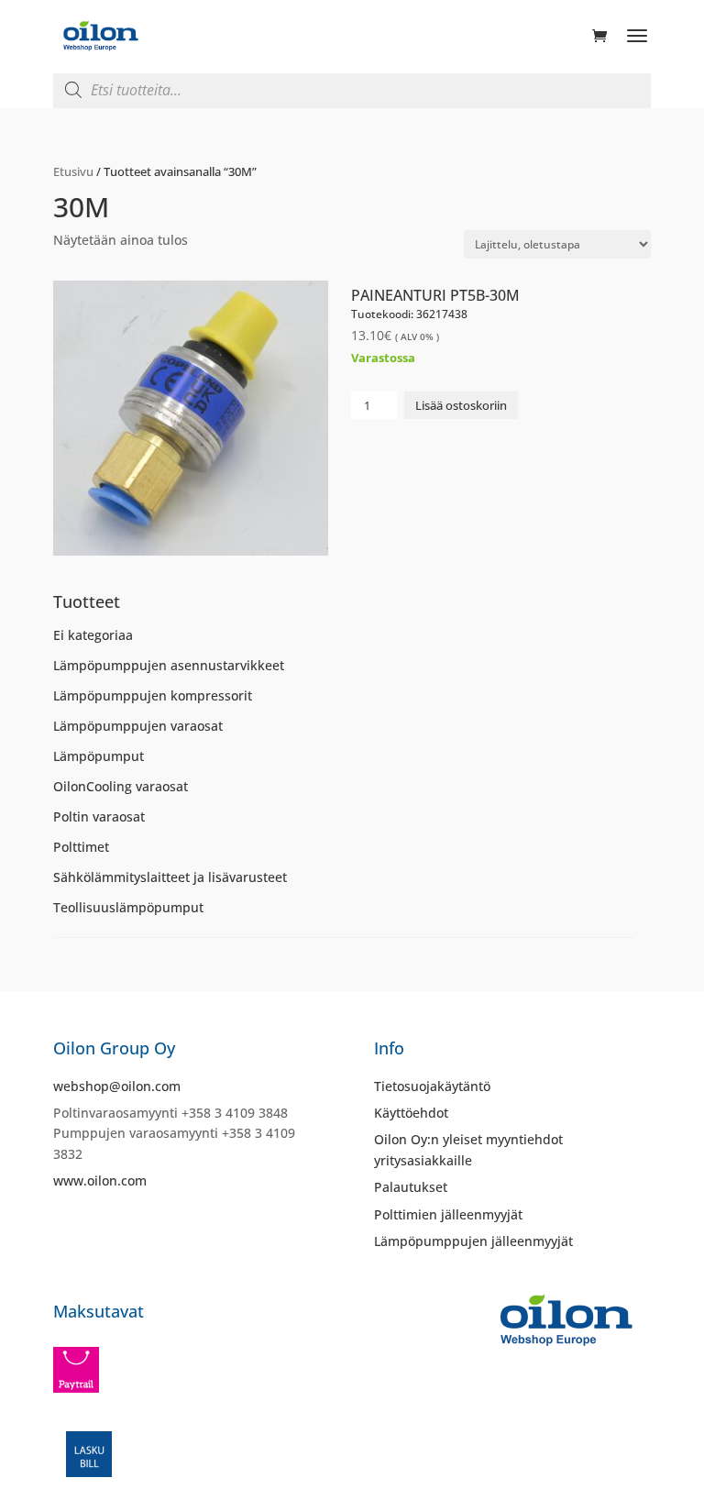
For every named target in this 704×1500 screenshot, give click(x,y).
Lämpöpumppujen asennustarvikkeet (168, 665)
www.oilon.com (100, 1180)
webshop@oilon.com (117, 1086)
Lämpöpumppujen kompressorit (152, 695)
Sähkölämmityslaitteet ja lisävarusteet (170, 877)
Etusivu (73, 171)
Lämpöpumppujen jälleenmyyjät (473, 1241)
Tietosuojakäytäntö (432, 1086)
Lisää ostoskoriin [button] (461, 405)
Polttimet (81, 846)
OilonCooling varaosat (120, 786)
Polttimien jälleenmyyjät (448, 1214)
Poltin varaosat (99, 816)
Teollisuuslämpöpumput (128, 907)
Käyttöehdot (411, 1112)
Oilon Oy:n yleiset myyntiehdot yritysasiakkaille (468, 1149)
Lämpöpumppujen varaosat (138, 725)
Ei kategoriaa (93, 635)
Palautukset (410, 1187)
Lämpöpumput (98, 756)
